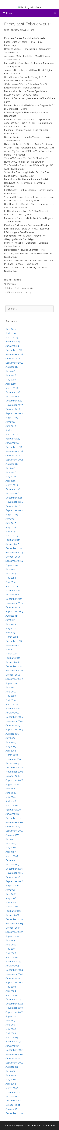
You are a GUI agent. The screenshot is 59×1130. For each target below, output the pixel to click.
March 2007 (11, 856)
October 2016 (12, 455)
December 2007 (14, 818)
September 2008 (14, 780)
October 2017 (12, 409)
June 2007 (10, 843)
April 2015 (10, 531)
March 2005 (11, 957)
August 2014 (11, 565)
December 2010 (14, 666)
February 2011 (12, 658)
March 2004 (11, 995)
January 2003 (12, 1045)
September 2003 (14, 1012)
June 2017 (10, 426)
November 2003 (14, 1007)
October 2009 (12, 725)
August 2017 (11, 417)
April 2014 (10, 582)
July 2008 (10, 788)
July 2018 (10, 371)
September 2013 (14, 611)
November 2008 (14, 771)
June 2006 (10, 894)
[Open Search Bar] (55, 13)
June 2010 (10, 691)
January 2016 (12, 493)
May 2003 (10, 1029)
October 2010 (12, 674)
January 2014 (12, 594)
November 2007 (14, 822)
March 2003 (11, 1037)
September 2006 (14, 881)
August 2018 (11, 367)
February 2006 (13, 911)
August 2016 (11, 464)
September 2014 (14, 560)
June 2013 (10, 624)
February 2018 (12, 392)
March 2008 (11, 805)
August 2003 (12, 1016)
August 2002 (12, 1066)
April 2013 (10, 632)
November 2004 (14, 974)
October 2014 (12, 556)
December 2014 (14, 548)
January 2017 (12, 442)
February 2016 (12, 489)
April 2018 (10, 383)
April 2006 (10, 902)
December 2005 (14, 919)
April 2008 (10, 801)
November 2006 (14, 872)
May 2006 (10, 898)
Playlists (11, 284)
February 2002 (13, 1092)
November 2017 (14, 405)
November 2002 (14, 1054)
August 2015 (11, 514)
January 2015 (12, 544)
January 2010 (12, 712)
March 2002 (11, 1088)
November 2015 (14, 501)
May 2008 (10, 797)
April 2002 (10, 1083)
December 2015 (14, 497)
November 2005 (14, 923)
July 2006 (10, 889)
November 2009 (14, 721)
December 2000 (14, 1113)
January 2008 (12, 813)
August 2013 (11, 615)
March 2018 (11, 388)
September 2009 (14, 729)
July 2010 (10, 687)
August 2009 (12, 733)
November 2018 (14, 354)
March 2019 (11, 337)
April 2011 (10, 649)
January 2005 (12, 965)
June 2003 (10, 1024)
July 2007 (10, 839)
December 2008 (14, 767)
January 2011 (12, 662)
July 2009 (10, 738)
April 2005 (10, 953)
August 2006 (12, 885)
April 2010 (10, 700)
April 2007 (10, 851)
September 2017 (14, 413)
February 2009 (13, 759)
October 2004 (12, 978)
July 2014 (10, 569)
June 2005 (10, 944)
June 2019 (10, 329)
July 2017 (10, 421)
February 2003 (13, 1041)
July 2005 (10, 940)
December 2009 (14, 717)
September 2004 (14, 982)
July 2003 (10, 1020)
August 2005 (12, 936)
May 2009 (10, 746)
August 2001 (11, 1109)
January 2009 (12, 763)
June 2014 (10, 573)
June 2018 (10, 375)
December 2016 (14, 447)
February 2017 (12, 438)
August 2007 (12, 835)
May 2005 (10, 948)
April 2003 (10, 1033)
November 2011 (14, 645)
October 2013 (12, 607)
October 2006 (12, 877)
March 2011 (11, 653)
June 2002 (10, 1075)
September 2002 (14, 1062)
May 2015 (10, 527)
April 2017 (10, 430)
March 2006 (11, 906)
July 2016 (10, 468)
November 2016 (14, 451)
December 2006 (14, 868)
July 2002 (10, 1071)
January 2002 (12, 1096)
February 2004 (13, 999)
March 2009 (11, 754)
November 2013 (14, 603)
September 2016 (14, 459)
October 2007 (12, 826)
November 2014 (14, 552)
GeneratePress (48, 1125)
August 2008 (12, 784)
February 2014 (12, 590)
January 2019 (12, 346)
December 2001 (14, 1100)
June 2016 (10, 472)
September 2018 (14, 362)
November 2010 (14, 670)
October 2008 (12, 776)
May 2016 (10, 476)
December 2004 (14, 970)
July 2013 (10, 620)
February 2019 (12, 341)
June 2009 (10, 742)
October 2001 (12, 1104)
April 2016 (10, 480)
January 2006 (12, 915)
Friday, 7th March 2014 (19, 292)
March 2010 (11, 704)
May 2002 (10, 1079)
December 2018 (14, 350)
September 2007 (14, 830)
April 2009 (10, 750)
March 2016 (11, 485)
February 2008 (13, 809)
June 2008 (10, 792)
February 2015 (12, 539)
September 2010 (14, 679)
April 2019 (10, 333)
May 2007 (10, 847)
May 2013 (10, 628)
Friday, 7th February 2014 (20, 288)
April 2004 (10, 991)
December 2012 (13, 641)
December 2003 (14, 1003)
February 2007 (13, 860)
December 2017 (13, 400)
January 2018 (12, 396)
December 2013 (13, 598)
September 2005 (14, 932)
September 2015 (14, 510)
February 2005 (13, 961)
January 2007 (12, 864)
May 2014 (10, 577)
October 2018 (12, 358)
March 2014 (11, 586)
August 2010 (11, 683)
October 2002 (12, 1058)
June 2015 (10, 523)
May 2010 (10, 695)
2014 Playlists (14, 279)
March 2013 (11, 636)
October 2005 (12, 927)
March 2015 (11, 535)
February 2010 (12, 708)
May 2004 (10, 986)
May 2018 (10, 379)
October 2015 (12, 506)
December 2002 (14, 1050)
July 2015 (10, 518)
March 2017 (11, 434)
